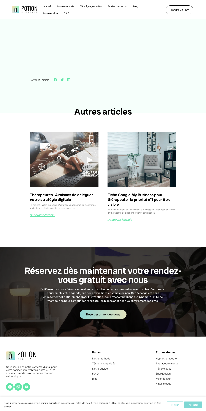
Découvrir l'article (42, 215)
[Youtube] (26, 387)
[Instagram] (18, 387)
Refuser (175, 404)
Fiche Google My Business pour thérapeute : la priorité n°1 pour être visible (139, 199)
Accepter (193, 404)
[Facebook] (10, 387)
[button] (55, 80)
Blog (135, 6)
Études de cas (115, 6)
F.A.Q (67, 13)
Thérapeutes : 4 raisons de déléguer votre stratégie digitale (61, 197)
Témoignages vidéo (91, 6)
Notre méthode (65, 6)
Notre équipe (50, 13)
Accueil (47, 6)
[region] (103, 404)
